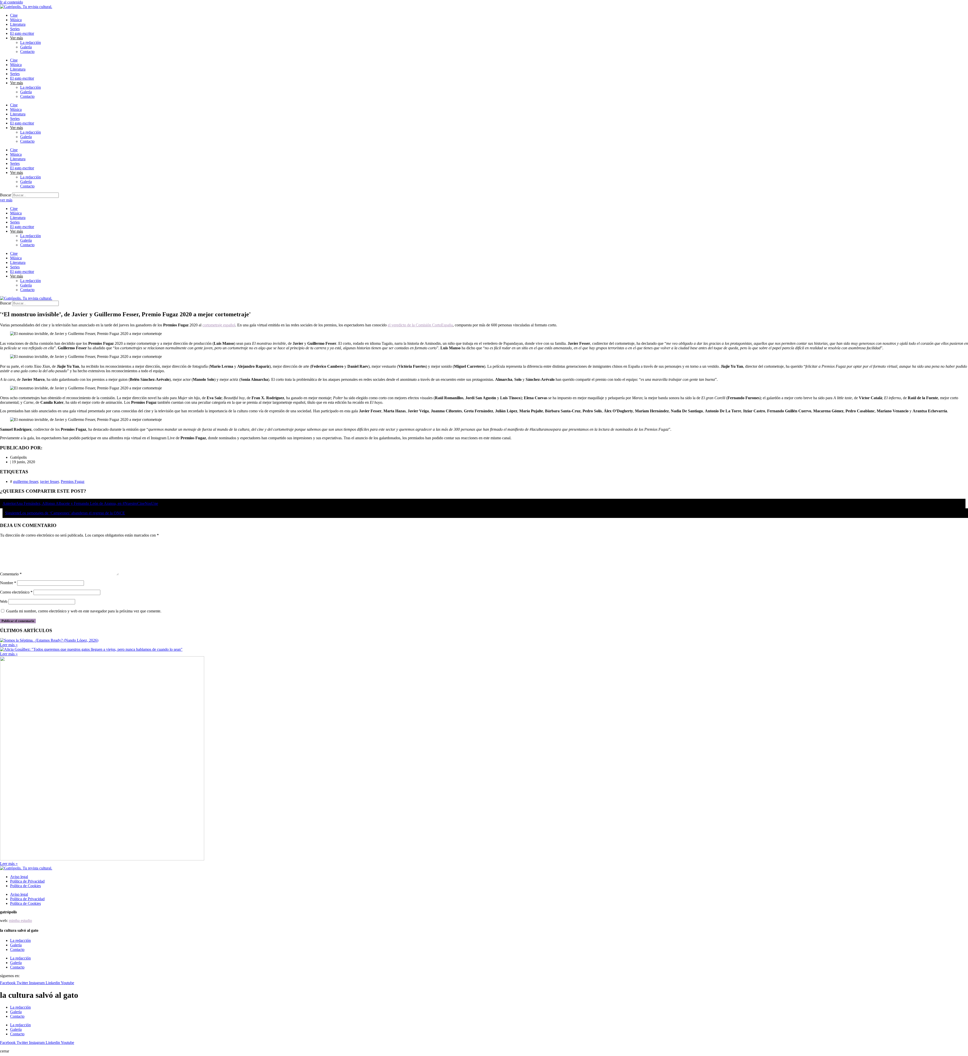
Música (16, 20)
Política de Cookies (25, 886)
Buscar (5, 195)
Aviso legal (19, 877)
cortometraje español (218, 325)
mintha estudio (20, 920)
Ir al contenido (11, 2)
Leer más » (9, 645)
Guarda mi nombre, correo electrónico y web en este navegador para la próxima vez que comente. (83, 611)
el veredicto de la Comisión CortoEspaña (420, 325)
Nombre (8, 583)
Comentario (11, 574)
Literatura (17, 24)
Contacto (27, 51)
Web (3, 601)
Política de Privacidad (27, 881)
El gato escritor (22, 33)
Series (15, 29)
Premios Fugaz (72, 481)
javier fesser (49, 481)
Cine (14, 15)
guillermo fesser (25, 481)
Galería (26, 47)
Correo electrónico (16, 592)
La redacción (30, 42)
